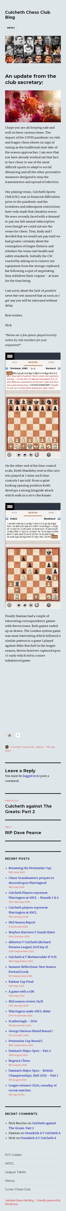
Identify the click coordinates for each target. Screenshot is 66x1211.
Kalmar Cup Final (21, 981)
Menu (11, 27)
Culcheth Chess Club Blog (19, 1200)
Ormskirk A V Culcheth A (43, 1133)
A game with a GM (21, 991)
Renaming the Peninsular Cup (30, 868)
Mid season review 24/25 (26, 1001)
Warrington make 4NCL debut (30, 1011)
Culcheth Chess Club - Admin (27, 747)
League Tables (15, 1172)
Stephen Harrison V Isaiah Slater (32, 932)
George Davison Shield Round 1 (31, 1031)
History (10, 1180)
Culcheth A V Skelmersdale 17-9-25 (33, 957)
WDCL (9, 1163)
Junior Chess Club (17, 1189)
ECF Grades (13, 1154)
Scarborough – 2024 (23, 1021)
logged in (29, 776)
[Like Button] (9, 735)
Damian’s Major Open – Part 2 (30, 1051)
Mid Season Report (22, 922)
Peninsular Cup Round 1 (25, 1041)
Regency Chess (19, 1060)
